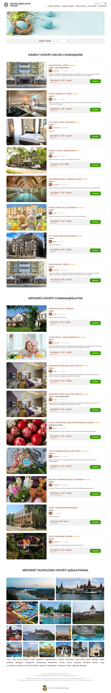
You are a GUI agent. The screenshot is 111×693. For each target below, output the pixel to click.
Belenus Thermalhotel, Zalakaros (66, 479)
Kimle (26, 665)
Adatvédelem (53, 675)
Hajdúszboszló (52, 680)
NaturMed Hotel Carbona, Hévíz (65, 179)
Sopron (33, 659)
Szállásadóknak (67, 675)
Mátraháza (83, 665)
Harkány (58, 680)
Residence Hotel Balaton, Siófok (65, 365)
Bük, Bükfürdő (69, 659)
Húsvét (51, 96)
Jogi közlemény (59, 675)
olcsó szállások (91, 6)
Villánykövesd (30, 662)
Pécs (71, 680)
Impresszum (74, 675)
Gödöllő (102, 659)
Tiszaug (69, 665)
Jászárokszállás (33, 665)
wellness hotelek (80, 6)
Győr (44, 680)
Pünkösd (56, 678)
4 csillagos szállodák (67, 6)
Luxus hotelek (82, 678)
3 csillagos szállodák (53, 6)
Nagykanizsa (40, 659)
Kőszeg (82, 659)
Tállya (14, 659)
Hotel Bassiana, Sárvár (60, 536)
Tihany (9, 659)
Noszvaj (19, 659)
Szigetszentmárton (51, 659)
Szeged (77, 659)
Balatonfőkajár (52, 665)
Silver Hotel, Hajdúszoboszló (64, 337)
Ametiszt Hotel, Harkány (61, 308)
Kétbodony (95, 659)
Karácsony (35, 678)
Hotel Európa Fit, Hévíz (60, 93)
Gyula (47, 680)
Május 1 (40, 678)
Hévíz (62, 680)
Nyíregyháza (19, 662)
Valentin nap (67, 678)
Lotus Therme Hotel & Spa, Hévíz (65, 451)
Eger (35, 680)
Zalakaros (91, 680)
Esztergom (39, 680)
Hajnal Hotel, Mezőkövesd (62, 150)
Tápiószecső (42, 665)
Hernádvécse (61, 665)
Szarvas (88, 659)
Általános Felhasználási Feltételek (41, 675)
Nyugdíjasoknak (74, 678)
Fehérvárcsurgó (41, 662)
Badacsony (26, 659)
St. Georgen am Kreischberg (15, 665)
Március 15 (44, 678)
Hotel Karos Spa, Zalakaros (63, 207)
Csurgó (102, 662)
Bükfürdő (31, 680)
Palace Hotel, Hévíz (58, 65)
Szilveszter (61, 678)
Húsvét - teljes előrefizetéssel (59, 68)
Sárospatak (77, 662)
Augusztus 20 (29, 678)
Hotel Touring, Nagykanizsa (63, 507)
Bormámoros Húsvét (56, 425)
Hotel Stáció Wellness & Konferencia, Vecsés (71, 422)
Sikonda (69, 662)
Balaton (20, 680)
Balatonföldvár (52, 662)
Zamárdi (62, 662)
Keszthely (61, 659)
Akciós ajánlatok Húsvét (20, 4)
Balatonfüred (25, 680)
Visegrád (86, 680)
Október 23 (50, 678)
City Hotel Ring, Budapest (61, 122)
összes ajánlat (102, 6)
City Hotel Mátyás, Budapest (63, 236)
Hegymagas (75, 665)
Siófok (77, 680)
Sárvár (73, 680)
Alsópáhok (10, 662)
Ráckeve (95, 662)
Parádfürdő (86, 662)
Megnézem (95, 81)
